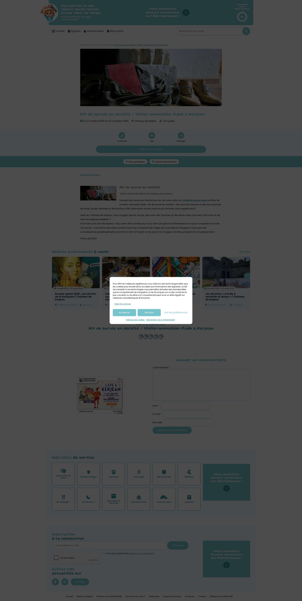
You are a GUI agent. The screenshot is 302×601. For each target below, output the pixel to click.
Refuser (149, 312)
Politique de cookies (135, 319)
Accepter (124, 312)
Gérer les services (122, 304)
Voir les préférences (175, 312)
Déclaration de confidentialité (160, 319)
